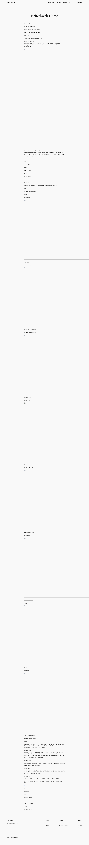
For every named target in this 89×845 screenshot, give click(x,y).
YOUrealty (27, 262)
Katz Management (29, 465)
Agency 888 (27, 397)
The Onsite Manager (29, 735)
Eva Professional (28, 600)
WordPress (15, 837)
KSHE (25, 667)
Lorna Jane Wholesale (30, 329)
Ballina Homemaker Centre (31, 532)
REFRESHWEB (11, 2)
